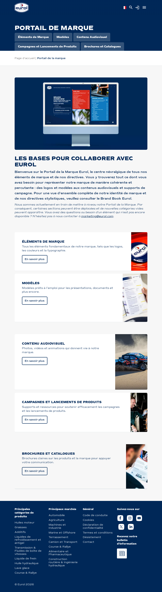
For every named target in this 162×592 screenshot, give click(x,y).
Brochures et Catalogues (102, 46)
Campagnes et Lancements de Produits (47, 46)
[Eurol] (21, 7)
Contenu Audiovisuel (92, 37)
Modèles (63, 37)
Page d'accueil (25, 58)
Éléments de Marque (33, 37)
